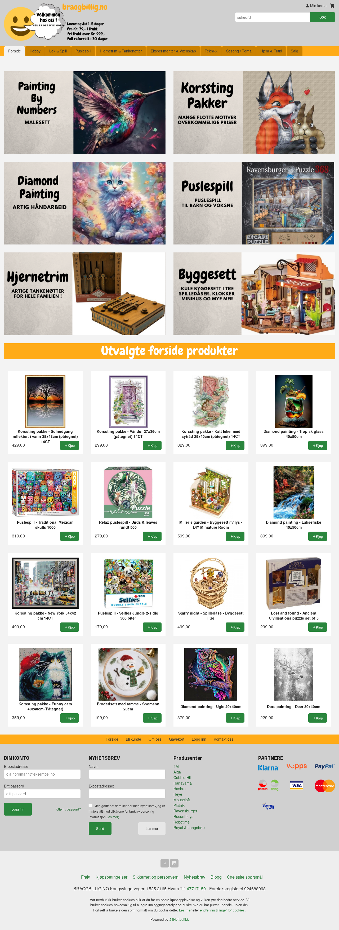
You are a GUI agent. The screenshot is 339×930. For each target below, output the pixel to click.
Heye (177, 794)
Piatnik (179, 805)
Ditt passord (14, 786)
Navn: (94, 766)
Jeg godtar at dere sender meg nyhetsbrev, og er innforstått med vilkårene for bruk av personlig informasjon (127, 811)
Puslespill (83, 51)
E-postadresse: (101, 786)
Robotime (181, 822)
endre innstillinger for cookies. (223, 910)
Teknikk (211, 51)
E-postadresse (16, 766)
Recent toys (183, 816)
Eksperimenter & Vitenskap (173, 51)
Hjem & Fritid (271, 51)
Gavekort (176, 739)
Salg (294, 51)
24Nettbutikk (179, 919)
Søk (322, 17)
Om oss (155, 739)
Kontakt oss (223, 739)
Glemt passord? (68, 809)
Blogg (216, 877)
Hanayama (182, 783)
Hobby (35, 51)
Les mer (152, 828)
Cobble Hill (182, 777)
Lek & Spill (58, 51)
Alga (177, 772)
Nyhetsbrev (194, 877)
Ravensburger (185, 810)
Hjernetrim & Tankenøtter (121, 51)
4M (176, 766)
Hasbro (179, 788)
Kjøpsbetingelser (111, 877)
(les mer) (112, 817)
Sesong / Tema (239, 51)
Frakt (85, 877)
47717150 (196, 888)
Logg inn (199, 739)
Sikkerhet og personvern (156, 877)
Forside (14, 51)
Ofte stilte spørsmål (245, 877)
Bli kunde (133, 739)
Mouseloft (181, 799)
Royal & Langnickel (189, 827)
